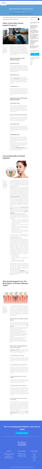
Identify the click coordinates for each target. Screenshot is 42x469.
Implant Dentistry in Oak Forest (27, 13)
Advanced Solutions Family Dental (17, 467)
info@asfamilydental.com (9, 457)
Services (20, 2)
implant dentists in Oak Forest (20, 147)
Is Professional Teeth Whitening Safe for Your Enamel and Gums (34, 26)
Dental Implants (12, 13)
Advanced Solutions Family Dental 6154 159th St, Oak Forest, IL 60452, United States (9, 454)
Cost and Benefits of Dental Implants (14, 157)
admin (21, 10)
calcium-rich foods (16, 78)
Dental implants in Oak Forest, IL (15, 349)
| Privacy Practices (31, 467)
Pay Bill (36, 2)
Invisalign (34, 455)
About (17, 2)
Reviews (32, 2)
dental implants (22, 270)
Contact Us (34, 460)
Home (14, 2)
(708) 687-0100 (10, 456)
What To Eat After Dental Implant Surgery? (13, 24)
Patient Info (24, 2)
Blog (34, 459)
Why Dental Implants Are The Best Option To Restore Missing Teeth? (15, 283)
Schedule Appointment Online (35, 54)
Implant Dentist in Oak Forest (18, 13)
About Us (34, 453)
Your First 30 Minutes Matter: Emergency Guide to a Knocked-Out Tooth (34, 31)
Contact (28, 2)
